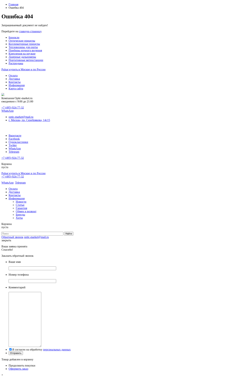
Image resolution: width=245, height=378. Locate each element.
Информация (17, 85)
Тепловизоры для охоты (23, 47)
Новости (21, 201)
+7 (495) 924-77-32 (12, 107)
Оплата (13, 75)
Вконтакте (15, 135)
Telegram (14, 151)
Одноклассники (18, 142)
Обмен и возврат (26, 211)
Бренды (20, 214)
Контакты (15, 82)
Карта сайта (16, 88)
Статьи (20, 204)
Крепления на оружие (22, 53)
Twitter (13, 145)
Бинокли (14, 37)
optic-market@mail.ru (21, 116)
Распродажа (16, 63)
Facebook (14, 138)
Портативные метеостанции (26, 60)
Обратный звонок (12, 237)
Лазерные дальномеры (22, 56)
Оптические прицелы (22, 40)
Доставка (14, 78)
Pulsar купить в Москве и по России (23, 69)
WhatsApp (7, 110)
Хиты (19, 217)
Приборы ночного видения (25, 50)
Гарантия (21, 208)
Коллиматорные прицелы (24, 43)
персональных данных (57, 349)
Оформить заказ (18, 368)
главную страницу (30, 31)
